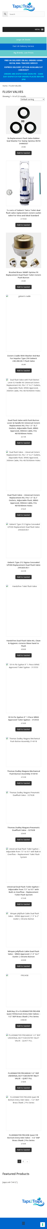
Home (5, 86)
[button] (37, 29)
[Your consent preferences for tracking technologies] (42, 1224)
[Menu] (23, 1223)
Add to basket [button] (23, 153)
